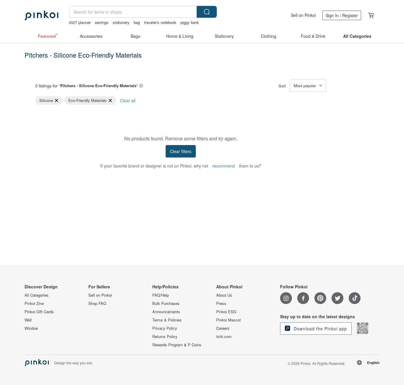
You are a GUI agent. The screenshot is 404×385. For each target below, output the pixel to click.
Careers (223, 328)
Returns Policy (164, 336)
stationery (121, 22)
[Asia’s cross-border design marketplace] (41, 15)
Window (31, 328)
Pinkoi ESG (226, 312)
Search (207, 12)
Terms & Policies (167, 320)
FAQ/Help (160, 295)
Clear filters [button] (180, 151)
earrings (102, 22)
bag (137, 22)
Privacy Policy (164, 328)
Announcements (166, 312)
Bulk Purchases (166, 303)
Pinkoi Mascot (228, 320)
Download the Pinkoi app (319, 329)
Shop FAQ (97, 303)
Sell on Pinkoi (303, 15)
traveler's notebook (160, 22)
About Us (224, 295)
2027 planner (80, 22)
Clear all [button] (127, 100)
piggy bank (189, 22)
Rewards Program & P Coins (176, 345)
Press (221, 303)
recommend (223, 166)
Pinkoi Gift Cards (39, 312)
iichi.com (224, 336)
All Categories (37, 295)
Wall (28, 320)
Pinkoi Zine (34, 303)
